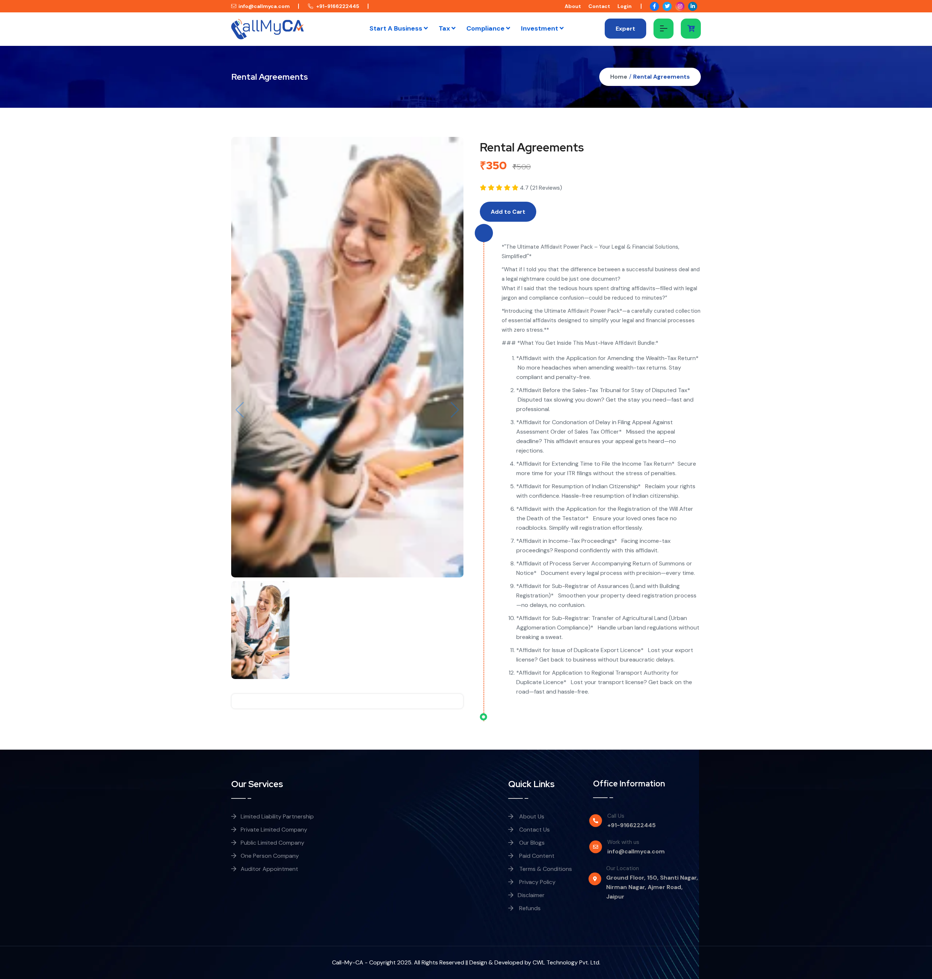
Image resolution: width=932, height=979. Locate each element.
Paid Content (536, 856)
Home (618, 76)
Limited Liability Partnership (277, 816)
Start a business (397, 28)
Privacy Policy (537, 882)
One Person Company (270, 856)
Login (624, 6)
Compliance (486, 28)
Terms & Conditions (545, 869)
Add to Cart (508, 212)
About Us (531, 816)
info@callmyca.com (264, 6)
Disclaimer (531, 895)
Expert (625, 28)
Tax (445, 28)
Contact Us (534, 829)
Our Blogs (531, 842)
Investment (540, 28)
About (573, 6)
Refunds (529, 908)
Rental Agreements (661, 76)
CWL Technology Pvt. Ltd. (566, 962)
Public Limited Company (272, 842)
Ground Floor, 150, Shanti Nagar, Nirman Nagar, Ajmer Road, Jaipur (652, 887)
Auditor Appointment (269, 869)
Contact (599, 6)
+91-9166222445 (337, 6)
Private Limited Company (274, 829)
